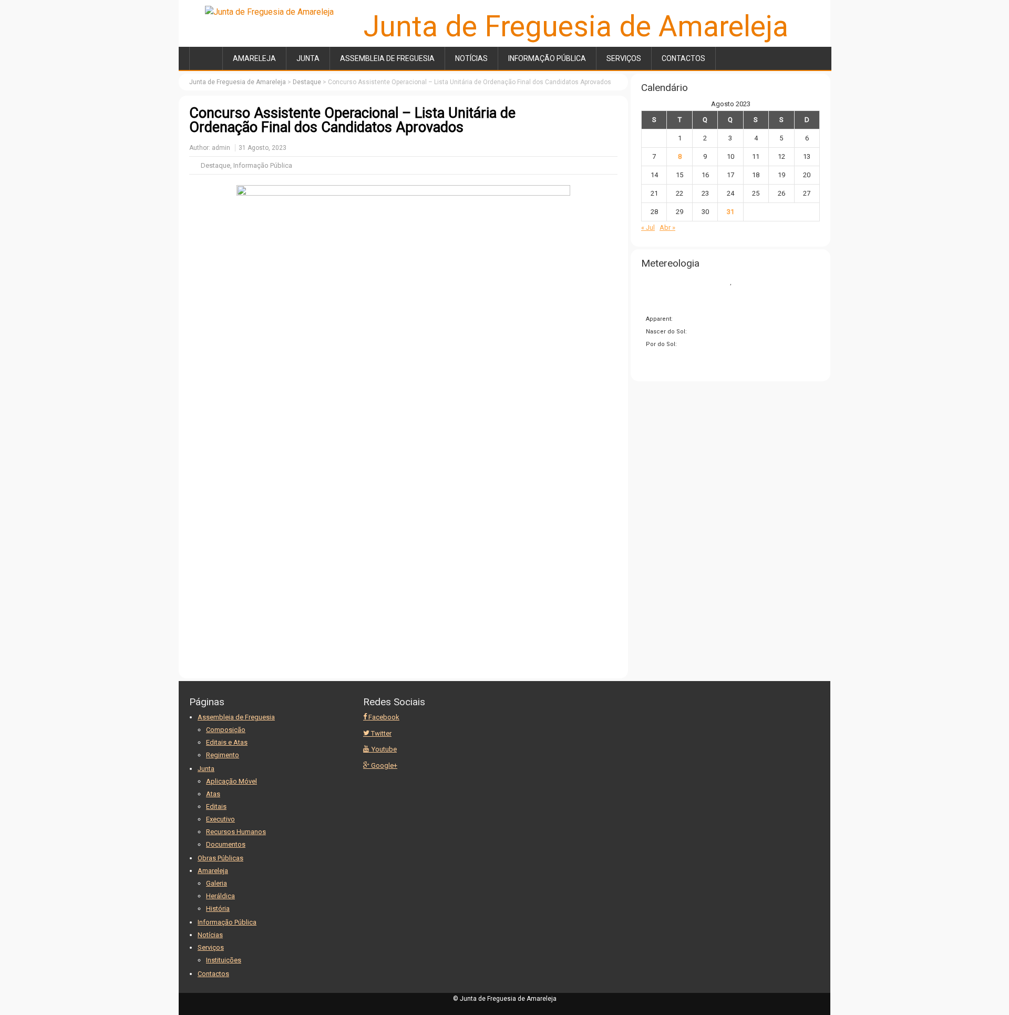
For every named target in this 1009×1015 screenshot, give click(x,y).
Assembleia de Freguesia (387, 58)
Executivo (220, 819)
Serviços (623, 58)
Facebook (383, 717)
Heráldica (220, 896)
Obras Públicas (220, 858)
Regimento (222, 755)
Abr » (667, 227)
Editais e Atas (227, 742)
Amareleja (254, 58)
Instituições (223, 960)
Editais (216, 806)
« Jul (648, 227)
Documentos (225, 844)
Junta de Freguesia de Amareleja (576, 26)
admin (221, 147)
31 (730, 212)
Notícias (471, 58)
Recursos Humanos (236, 832)
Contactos (683, 58)
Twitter (380, 733)
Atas (213, 794)
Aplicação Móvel (231, 781)
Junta (308, 58)
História (218, 908)
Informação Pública (547, 58)
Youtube (383, 749)
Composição (225, 730)
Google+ (383, 765)
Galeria (216, 883)
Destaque (215, 165)
